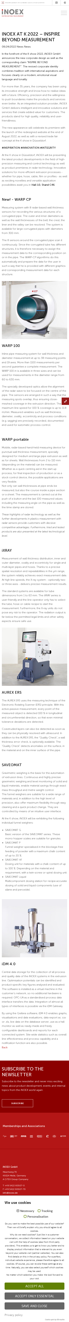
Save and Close (34, 1306)
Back (5, 1047)
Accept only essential (34, 1296)
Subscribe (17, 1103)
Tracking (46, 1211)
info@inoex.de (10, 1193)
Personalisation (37, 1216)
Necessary (27, 1211)
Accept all (34, 1286)
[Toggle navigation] (63, 13)
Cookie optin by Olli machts (54, 1320)
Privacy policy (14, 1315)
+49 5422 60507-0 (15, 1185)
